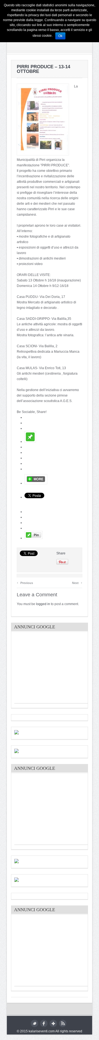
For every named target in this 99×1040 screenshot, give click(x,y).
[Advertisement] (55, 669)
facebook (44, 1023)
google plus (53, 1023)
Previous (25, 582)
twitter (34, 1023)
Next (77, 582)
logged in (43, 604)
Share (60, 553)
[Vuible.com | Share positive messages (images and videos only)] (30, 441)
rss (62, 1023)
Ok (60, 36)
